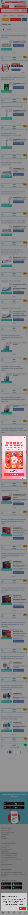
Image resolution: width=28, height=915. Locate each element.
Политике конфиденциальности (9, 906)
